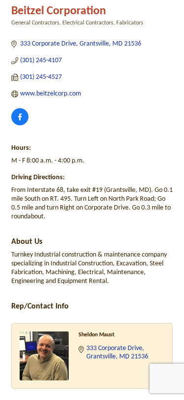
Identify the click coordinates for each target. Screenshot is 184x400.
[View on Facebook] (19, 123)
